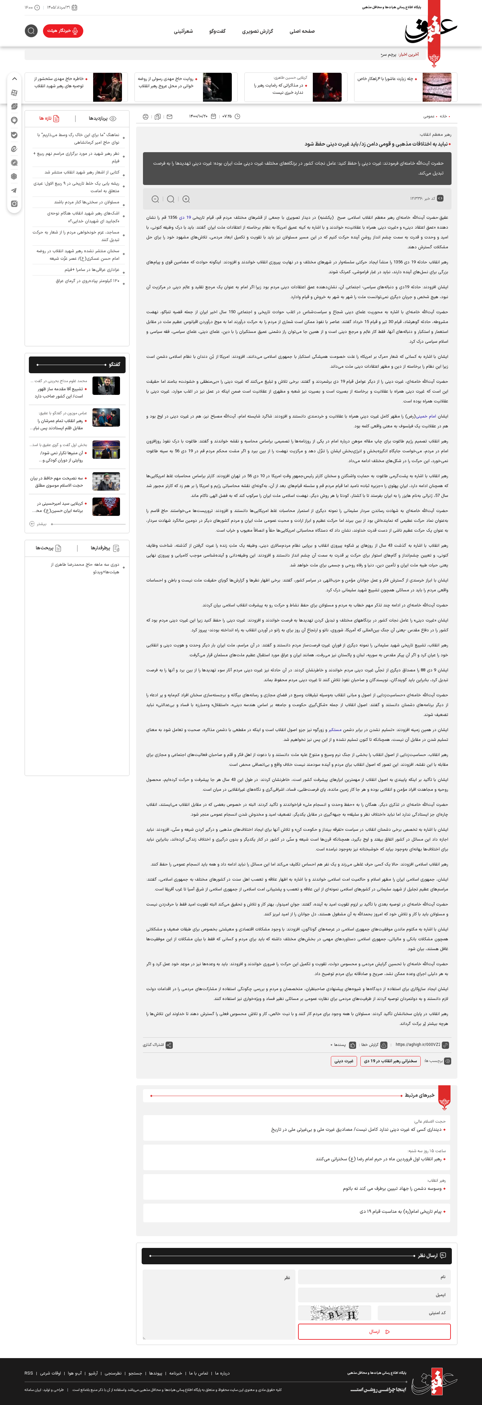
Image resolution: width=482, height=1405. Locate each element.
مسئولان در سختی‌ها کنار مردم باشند (86, 202)
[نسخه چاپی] (145, 116)
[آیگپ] (14, 120)
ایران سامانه (33, 1390)
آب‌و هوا (75, 1373)
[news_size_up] (186, 198)
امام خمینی (427, 416)
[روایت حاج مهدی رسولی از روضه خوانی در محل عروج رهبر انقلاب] (217, 87)
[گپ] (14, 162)
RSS (29, 1373)
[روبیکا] (14, 176)
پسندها (340, 1045)
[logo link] (431, 31)
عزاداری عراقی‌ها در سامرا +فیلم (92, 270)
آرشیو (93, 1373)
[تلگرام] (14, 190)
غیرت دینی (343, 1061)
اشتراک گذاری (153, 1045)
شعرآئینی (183, 31)
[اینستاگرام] (14, 203)
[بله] (14, 135)
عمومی (429, 116)
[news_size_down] (155, 198)
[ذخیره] (157, 116)
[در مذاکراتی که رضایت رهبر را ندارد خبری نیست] (327, 87)
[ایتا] (14, 148)
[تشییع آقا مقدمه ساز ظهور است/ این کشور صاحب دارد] (106, 389)
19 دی (186, 217)
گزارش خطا (369, 1045)
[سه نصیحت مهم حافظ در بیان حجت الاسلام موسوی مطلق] (106, 481)
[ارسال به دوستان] (169, 116)
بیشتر (41, 524)
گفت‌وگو (217, 31)
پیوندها (155, 1373)
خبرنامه (175, 1373)
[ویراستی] (14, 106)
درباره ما (222, 1373)
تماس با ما (198, 1373)
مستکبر (335, 730)
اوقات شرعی (50, 1373)
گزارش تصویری (257, 31)
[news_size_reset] (171, 198)
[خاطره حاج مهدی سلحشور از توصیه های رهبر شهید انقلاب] (107, 87)
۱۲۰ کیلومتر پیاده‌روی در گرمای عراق (87, 281)
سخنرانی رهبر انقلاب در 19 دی (390, 1061)
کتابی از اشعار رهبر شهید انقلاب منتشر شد (82, 172)
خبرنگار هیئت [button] (59, 31)
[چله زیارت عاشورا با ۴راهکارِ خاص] (437, 87)
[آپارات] (14, 92)
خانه (443, 116)
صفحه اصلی (302, 31)
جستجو (135, 1373)
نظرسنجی (113, 1373)
